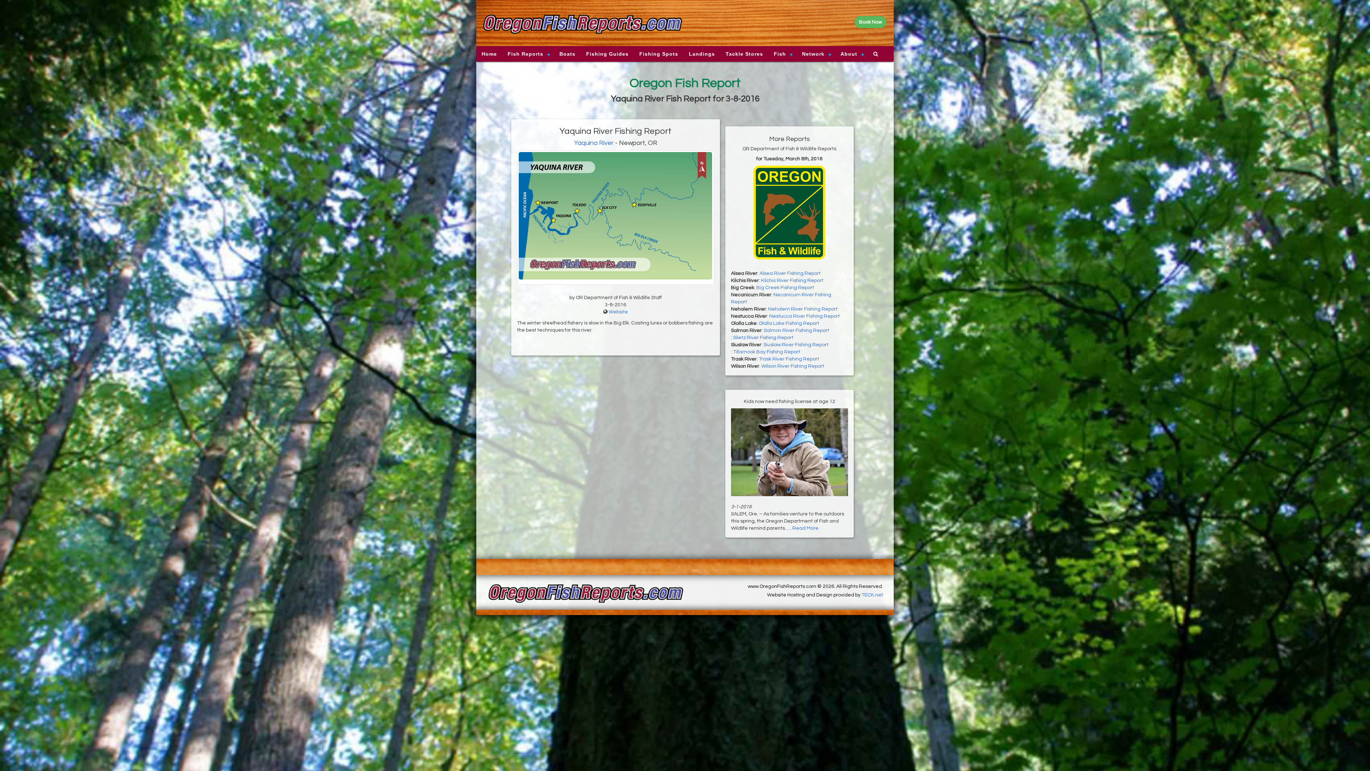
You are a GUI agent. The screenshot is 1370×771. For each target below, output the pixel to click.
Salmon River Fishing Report (796, 330)
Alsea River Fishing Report (790, 273)
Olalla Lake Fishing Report (789, 323)
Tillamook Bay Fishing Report (766, 351)
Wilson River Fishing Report (792, 366)
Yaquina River (594, 143)
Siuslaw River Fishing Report (795, 344)
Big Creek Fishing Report (785, 287)
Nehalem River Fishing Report (803, 309)
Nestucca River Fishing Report (804, 316)
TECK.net (872, 595)
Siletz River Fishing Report (763, 337)
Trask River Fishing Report (789, 359)
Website (618, 311)
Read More (805, 528)
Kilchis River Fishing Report (792, 280)
